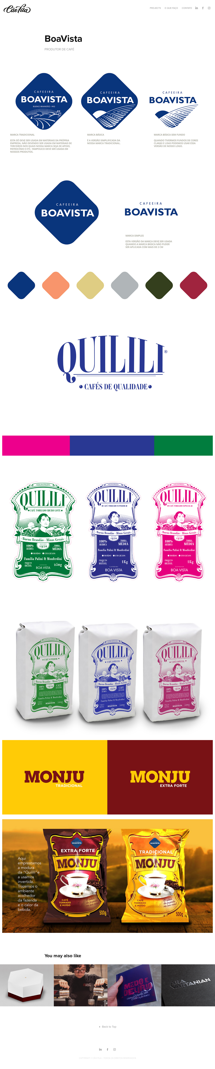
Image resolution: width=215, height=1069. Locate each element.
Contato (187, 8)
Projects (155, 8)
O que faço (171, 8)
